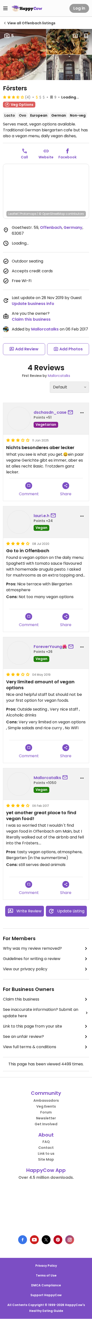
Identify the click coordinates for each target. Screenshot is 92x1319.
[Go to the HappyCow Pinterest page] (57, 1239)
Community (46, 1093)
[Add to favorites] (86, 36)
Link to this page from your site (32, 1026)
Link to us (46, 1153)
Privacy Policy (46, 1266)
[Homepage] (27, 8)
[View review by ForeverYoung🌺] (19, 653)
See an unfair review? (23, 1036)
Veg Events (46, 1106)
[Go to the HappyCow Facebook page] (22, 1239)
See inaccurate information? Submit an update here (40, 1013)
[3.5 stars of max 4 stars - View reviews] (13, 97)
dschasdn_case (50, 412)
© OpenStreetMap (52, 214)
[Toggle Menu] (5, 8)
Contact (46, 1147)
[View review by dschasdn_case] (19, 418)
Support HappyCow (46, 1295)
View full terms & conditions (29, 1047)
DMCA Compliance (46, 1285)
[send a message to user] (71, 412)
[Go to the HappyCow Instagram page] (69, 1239)
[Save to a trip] (75, 36)
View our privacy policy (25, 969)
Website (46, 157)
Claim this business (31, 319)
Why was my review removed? (32, 948)
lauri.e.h (41, 516)
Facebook (67, 157)
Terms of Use (46, 1275)
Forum (46, 1112)
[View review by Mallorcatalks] (19, 784)
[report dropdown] (82, 413)
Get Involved (46, 1124)
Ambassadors (46, 1100)
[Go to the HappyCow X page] (46, 1239)
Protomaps (28, 214)
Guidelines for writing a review (31, 959)
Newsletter (46, 1118)
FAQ (46, 1141)
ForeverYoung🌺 (50, 646)
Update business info (33, 303)
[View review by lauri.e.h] (19, 522)
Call (24, 157)
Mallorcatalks (45, 329)
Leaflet (13, 214)
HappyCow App (46, 1170)
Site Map (46, 1159)
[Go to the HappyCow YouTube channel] (34, 1239)
